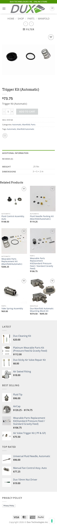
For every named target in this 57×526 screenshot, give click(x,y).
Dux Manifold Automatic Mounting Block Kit (42, 309)
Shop (21, 18)
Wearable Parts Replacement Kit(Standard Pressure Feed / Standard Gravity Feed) (41, 263)
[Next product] (25, 24)
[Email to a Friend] (4, 135)
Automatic (16, 124)
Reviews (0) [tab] (7, 159)
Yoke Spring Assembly (12, 308)
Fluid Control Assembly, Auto (13, 217)
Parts (30, 18)
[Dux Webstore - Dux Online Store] (28, 8)
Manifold (44, 18)
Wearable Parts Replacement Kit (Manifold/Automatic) (11, 261)
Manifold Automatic (25, 129)
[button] (4, 8)
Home (10, 18)
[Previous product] (31, 24)
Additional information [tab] (15, 153)
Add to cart (27, 111)
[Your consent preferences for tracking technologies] (52, 521)
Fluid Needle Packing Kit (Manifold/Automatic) (42, 217)
